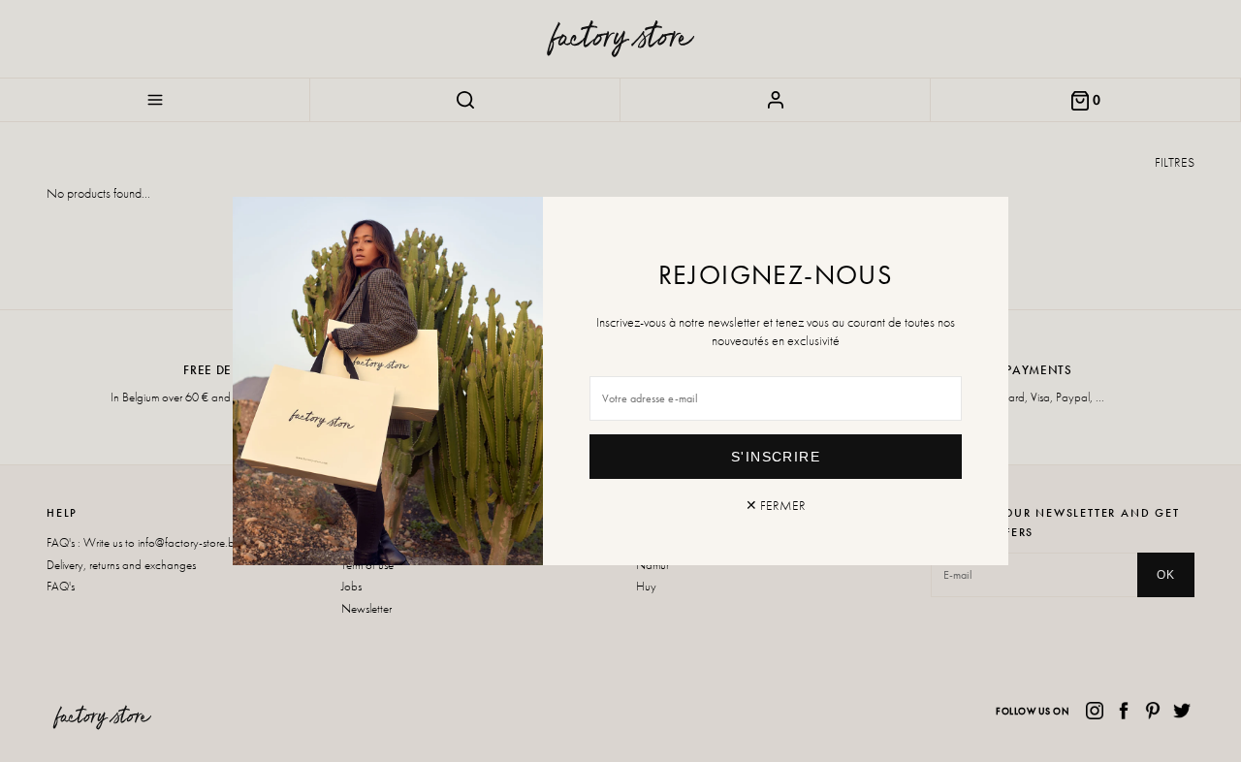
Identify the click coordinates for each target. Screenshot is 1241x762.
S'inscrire (775, 456)
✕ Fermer (776, 505)
